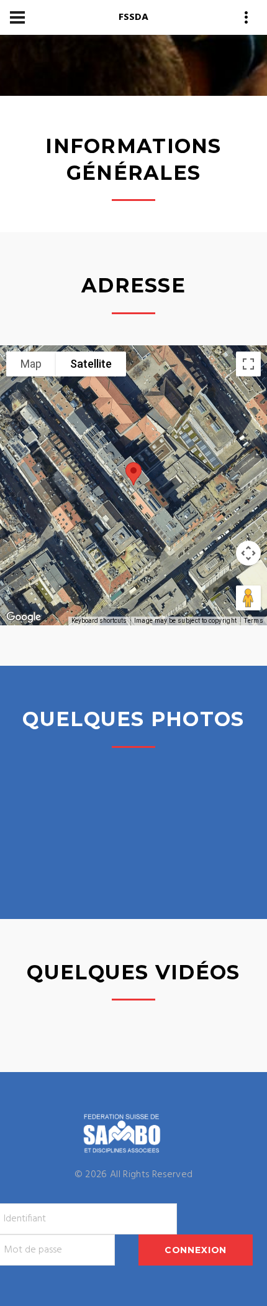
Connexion (196, 1250)
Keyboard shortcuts (99, 620)
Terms (253, 620)
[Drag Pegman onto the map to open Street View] (248, 597)
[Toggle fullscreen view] (248, 364)
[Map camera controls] (248, 553)
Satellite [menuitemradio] (91, 363)
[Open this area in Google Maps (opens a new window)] (23, 617)
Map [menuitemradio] (31, 363)
